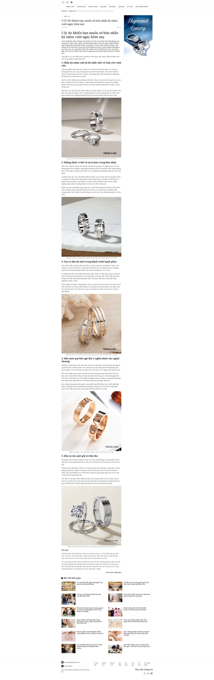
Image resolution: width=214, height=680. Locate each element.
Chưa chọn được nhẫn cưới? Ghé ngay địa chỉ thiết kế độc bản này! (135, 620)
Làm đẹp (121, 6)
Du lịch (130, 6)
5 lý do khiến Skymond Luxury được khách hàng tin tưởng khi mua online (89, 646)
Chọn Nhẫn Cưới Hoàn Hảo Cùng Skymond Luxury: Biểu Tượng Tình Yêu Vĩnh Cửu (89, 621)
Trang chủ (70, 6)
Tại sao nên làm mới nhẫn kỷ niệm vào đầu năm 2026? (89, 595)
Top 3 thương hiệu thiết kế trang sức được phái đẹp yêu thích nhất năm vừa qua (137, 633)
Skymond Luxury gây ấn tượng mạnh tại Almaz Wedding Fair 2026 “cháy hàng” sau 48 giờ (90, 609)
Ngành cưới (81, 6)
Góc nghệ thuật (141, 6)
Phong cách (93, 6)
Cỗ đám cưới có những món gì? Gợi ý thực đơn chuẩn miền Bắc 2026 (136, 583)
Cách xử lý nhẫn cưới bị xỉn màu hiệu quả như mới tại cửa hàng (137, 595)
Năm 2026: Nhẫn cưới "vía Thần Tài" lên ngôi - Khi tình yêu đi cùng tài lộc (137, 645)
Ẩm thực (112, 6)
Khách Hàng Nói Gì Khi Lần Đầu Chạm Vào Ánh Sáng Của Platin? (135, 609)
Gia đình (103, 6)
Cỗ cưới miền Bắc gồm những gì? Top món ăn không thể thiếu (90, 583)
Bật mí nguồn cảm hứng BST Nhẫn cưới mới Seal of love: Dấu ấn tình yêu (90, 632)
